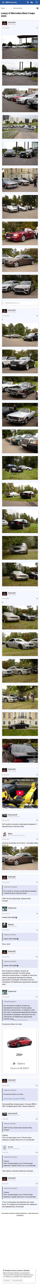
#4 (37, 775)
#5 (37, 820)
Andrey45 (11, 22)
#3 (37, 598)
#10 (37, 957)
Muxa (10, 834)
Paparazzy (12, 908)
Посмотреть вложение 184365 (14, 1099)
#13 (37, 1119)
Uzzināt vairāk (17, 1280)
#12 (37, 1085)
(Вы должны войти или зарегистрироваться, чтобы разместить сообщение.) (20, 1214)
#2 (37, 315)
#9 (37, 930)
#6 (37, 839)
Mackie (11, 924)
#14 (37, 1152)
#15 (37, 1183)
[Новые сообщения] (28, 2)
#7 (37, 882)
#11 (37, 997)
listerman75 (8, 303)
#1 (37, 28)
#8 (37, 913)
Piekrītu (6, 1280)
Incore (10, 1147)
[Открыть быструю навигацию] (37, 8)
